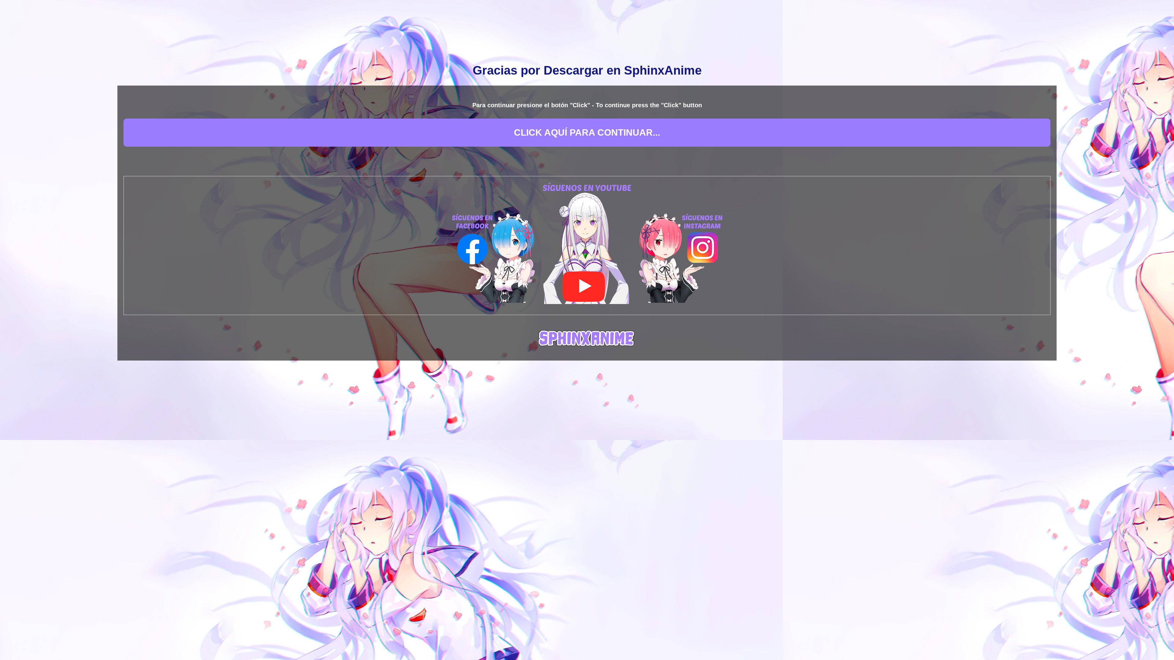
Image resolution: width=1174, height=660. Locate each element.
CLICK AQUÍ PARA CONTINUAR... (587, 132)
